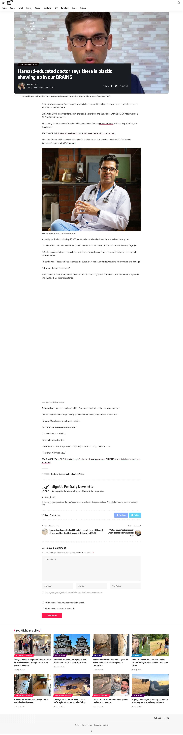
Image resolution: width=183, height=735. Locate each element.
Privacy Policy (112, 502)
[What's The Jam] (11, 2)
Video (81, 474)
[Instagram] (168, 718)
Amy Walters (32, 84)
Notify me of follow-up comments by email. (64, 602)
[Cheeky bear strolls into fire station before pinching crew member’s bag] (72, 685)
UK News (97, 655)
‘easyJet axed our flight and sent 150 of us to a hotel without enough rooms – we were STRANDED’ (32, 662)
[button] (4, 2)
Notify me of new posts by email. (60, 608)
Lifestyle (137, 655)
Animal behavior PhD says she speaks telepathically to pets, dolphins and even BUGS (150, 662)
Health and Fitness (28, 64)
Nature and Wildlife (24, 695)
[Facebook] (164, 718)
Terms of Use (70, 502)
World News (60, 655)
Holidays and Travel (24, 655)
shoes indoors (106, 123)
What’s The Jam (67, 143)
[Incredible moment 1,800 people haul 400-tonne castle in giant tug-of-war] (72, 645)
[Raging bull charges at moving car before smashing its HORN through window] (150, 685)
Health (67, 474)
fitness (61, 474)
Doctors (54, 474)
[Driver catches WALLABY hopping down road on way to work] (111, 685)
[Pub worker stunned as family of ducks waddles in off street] (32, 685)
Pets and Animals (101, 695)
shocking (74, 474)
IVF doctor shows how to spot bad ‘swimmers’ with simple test (84, 133)
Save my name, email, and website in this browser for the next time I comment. (73, 593)
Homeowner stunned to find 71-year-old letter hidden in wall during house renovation (110, 662)
